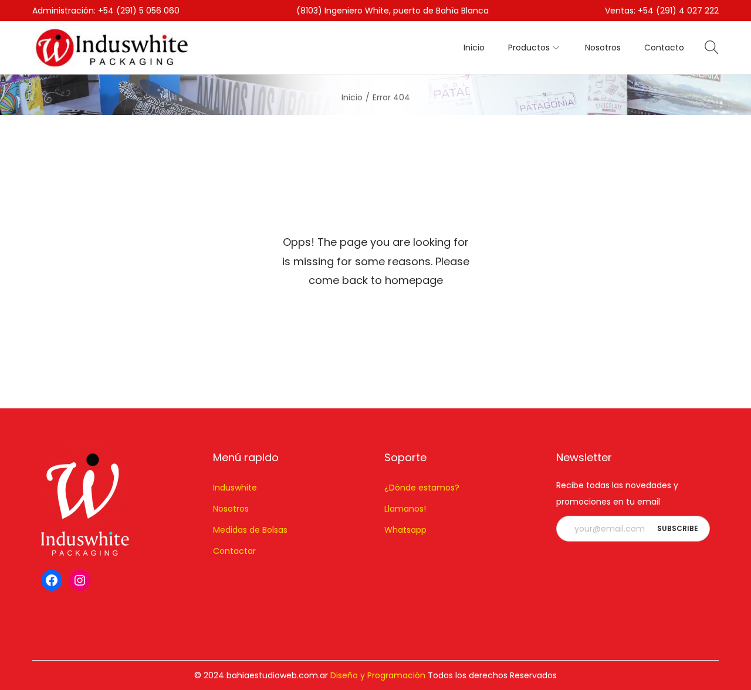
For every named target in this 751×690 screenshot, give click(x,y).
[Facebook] (51, 580)
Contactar (234, 551)
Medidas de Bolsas (250, 530)
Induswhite (235, 487)
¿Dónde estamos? (421, 487)
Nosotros (231, 509)
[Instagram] (79, 580)
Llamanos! (405, 509)
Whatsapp (405, 530)
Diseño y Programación (377, 675)
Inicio (352, 97)
